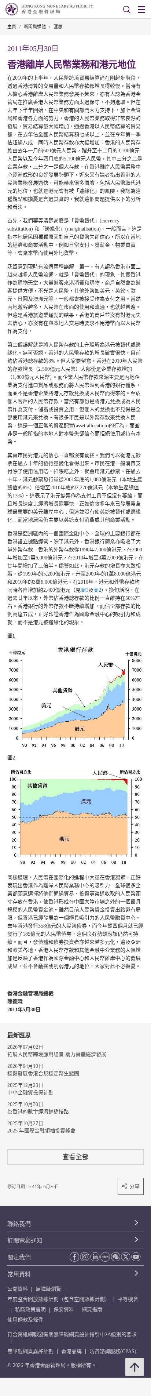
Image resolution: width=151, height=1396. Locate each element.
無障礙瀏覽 (48, 1289)
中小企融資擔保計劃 (30, 1092)
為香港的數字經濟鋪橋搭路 (38, 1111)
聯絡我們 (19, 1224)
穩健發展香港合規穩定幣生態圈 (43, 1073)
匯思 (58, 26)
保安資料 (64, 1309)
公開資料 (17, 1289)
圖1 (84, 590)
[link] (127, 10)
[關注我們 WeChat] (115, 1256)
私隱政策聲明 (30, 1309)
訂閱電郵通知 (25, 1240)
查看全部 (75, 1157)
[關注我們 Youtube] (136, 1256)
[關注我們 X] (125, 1256)
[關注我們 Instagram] (84, 1256)
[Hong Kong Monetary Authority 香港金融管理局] (49, 9)
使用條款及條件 (25, 1320)
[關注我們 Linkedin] (95, 1256)
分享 (134, 1186)
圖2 (97, 590)
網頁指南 (92, 1309)
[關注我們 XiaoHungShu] (105, 1257)
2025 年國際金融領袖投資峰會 (41, 1131)
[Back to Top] (134, 1367)
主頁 (11, 26)
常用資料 (19, 1274)
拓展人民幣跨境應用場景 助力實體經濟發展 (56, 1054)
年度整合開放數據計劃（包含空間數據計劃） (58, 1299)
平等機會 (128, 1299)
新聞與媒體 (35, 26)
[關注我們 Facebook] (74, 1256)
